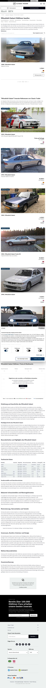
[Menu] (41, 4)
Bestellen (33, 636)
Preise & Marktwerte (5, 20)
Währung (31, 649)
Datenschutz (26, 681)
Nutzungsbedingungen (19, 681)
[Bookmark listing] (43, 39)
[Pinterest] (23, 644)
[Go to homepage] (20, 3)
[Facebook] (17, 644)
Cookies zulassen (37, 358)
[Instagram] (26, 644)
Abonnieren (33, 615)
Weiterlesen (3, 31)
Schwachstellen (33, 20)
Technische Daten (25, 20)
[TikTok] (29, 644)
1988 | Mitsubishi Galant (8, 64)
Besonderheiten (18, 20)
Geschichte (12, 20)
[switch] (17, 351)
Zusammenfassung (12, 21)
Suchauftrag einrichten (34, 8)
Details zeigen (39, 355)
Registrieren (22, 388)
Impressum (12, 681)
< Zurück (2, 14)
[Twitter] (20, 644)
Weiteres (6, 21)
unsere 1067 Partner (9, 334)
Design (2, 21)
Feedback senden (23, 587)
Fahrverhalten (39, 20)
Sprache (10, 649)
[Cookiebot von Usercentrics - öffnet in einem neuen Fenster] (39, 328)
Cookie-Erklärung (32, 681)
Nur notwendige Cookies (23, 358)
